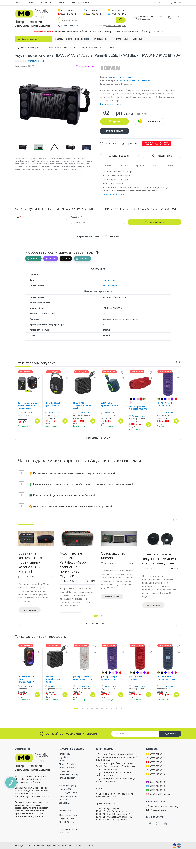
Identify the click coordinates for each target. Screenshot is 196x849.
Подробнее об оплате (113, 194)
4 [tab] (92, 708)
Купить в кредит (114, 130)
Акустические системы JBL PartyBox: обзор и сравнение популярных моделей (74, 564)
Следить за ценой (121, 155)
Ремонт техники (66, 821)
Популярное (120, 38)
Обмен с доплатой (68, 815)
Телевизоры (64, 753)
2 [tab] (102, 616)
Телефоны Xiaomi (67, 777)
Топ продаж (100, 38)
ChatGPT (35, 258)
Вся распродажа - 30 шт (98, 437)
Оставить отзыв (26, 413)
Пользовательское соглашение (68, 831)
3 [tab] (87, 708)
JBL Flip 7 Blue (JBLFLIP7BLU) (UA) (166, 678)
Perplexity (84, 258)
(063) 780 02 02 (93, 14)
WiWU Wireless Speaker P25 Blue (109, 404)
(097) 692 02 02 (93, 10)
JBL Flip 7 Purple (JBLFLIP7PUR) (165, 404)
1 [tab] (95, 616)
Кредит (61, 2)
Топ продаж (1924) (68, 792)
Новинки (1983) (66, 789)
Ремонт (47, 2)
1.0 (104, 274)
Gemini (52, 258)
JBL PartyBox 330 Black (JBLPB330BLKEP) (26, 679)
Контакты (86, 2)
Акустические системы (120, 77)
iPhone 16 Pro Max (67, 767)
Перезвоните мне (163, 155)
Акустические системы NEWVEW (135, 80)
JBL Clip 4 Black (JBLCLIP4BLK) (53, 404)
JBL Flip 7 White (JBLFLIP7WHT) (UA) (83, 678)
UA (159, 2)
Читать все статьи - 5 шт (98, 623)
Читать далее (29, 610)
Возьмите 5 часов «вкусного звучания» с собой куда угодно (159, 558)
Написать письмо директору (164, 806)
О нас (18, 2)
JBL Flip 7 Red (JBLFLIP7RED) (136, 678)
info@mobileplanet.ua (160, 794)
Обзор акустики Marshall (114, 555)
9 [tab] (116, 708)
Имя (18, 217)
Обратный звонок (69, 25)
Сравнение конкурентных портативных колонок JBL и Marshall (30, 562)
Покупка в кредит (67, 818)
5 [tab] (97, 708)
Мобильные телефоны (116, 25)
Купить (116, 121)
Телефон (76, 217)
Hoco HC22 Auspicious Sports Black (82, 406)
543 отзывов (144, 19)
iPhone (62, 760)
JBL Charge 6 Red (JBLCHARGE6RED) (138, 407)
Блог (73, 2)
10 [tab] (121, 708)
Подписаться (170, 733)
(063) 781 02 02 (68, 10)
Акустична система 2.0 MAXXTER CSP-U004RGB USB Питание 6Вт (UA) (28, 406)
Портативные (109, 280)
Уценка (137, 38)
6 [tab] (102, 708)
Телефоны (64, 771)
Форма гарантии (158, 810)
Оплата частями (152, 121)
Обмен (31, 2)
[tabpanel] (36, 573)
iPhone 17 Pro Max (67, 764)
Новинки (81, 38)
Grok (68, 258)
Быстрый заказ (156, 222)
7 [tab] (106, 708)
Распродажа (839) (67, 785)
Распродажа (63, 38)
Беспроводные (110, 285)
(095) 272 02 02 (68, 14)
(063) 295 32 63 (118, 10)
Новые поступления (68, 796)
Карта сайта (65, 799)
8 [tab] (111, 708)
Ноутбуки (63, 757)
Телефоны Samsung (68, 774)
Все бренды (64, 802)
